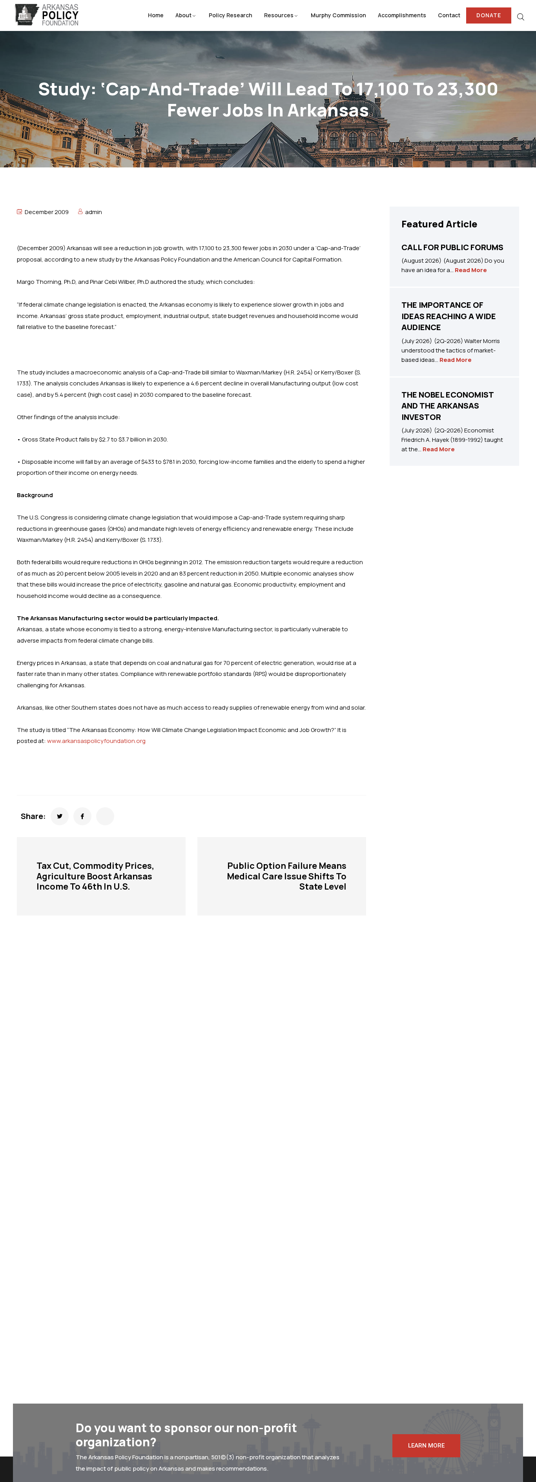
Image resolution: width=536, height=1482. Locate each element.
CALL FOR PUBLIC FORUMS (452, 247)
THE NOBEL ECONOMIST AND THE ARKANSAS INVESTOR (447, 405)
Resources (279, 15)
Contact (449, 15)
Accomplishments (402, 15)
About (183, 15)
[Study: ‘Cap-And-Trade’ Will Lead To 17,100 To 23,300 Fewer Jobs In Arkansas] (60, 816)
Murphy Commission (338, 15)
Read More (471, 270)
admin (93, 212)
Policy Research (230, 15)
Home (156, 15)
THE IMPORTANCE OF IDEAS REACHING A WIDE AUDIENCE (448, 316)
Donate (488, 15)
